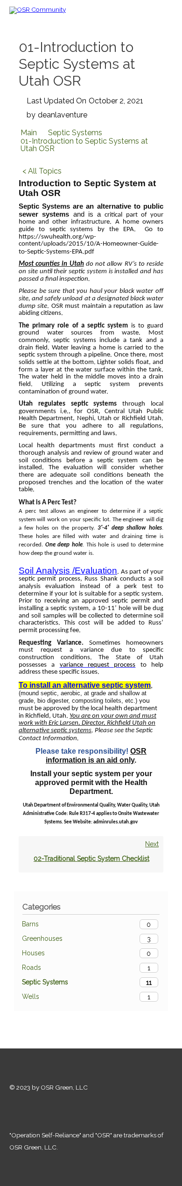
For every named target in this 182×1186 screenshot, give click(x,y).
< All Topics (42, 171)
